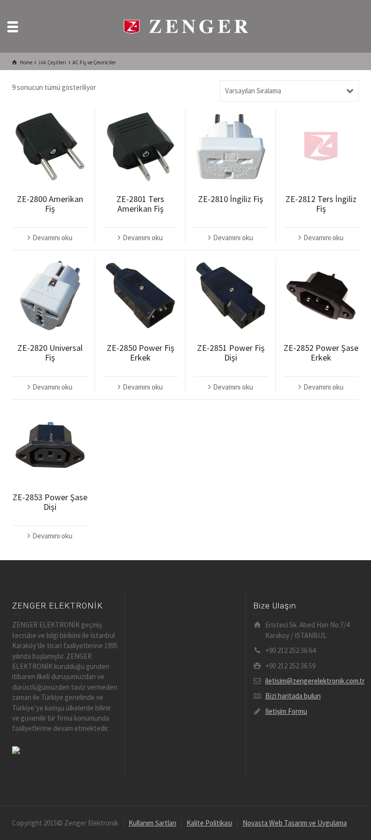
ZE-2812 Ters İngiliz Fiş (321, 203)
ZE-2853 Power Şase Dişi (50, 502)
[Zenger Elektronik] (185, 25)
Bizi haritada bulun (293, 695)
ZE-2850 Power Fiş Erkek (140, 352)
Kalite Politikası (209, 822)
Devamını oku (52, 237)
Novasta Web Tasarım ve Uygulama (295, 822)
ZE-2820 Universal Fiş (50, 352)
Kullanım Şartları (152, 822)
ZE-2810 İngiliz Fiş (230, 198)
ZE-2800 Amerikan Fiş (50, 203)
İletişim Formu (286, 711)
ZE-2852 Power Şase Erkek (321, 352)
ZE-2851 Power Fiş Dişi (231, 352)
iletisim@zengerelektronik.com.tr (315, 680)
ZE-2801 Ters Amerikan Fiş (140, 203)
